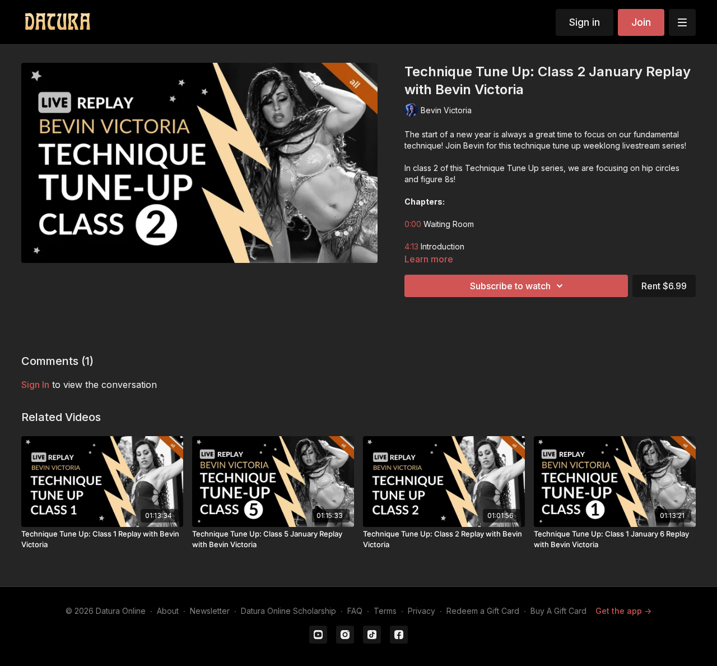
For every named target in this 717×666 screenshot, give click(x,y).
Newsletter (210, 611)
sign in (35, 384)
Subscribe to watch (510, 286)
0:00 (412, 224)
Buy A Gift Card (558, 611)
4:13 (411, 246)
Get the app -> (623, 611)
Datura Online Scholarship (288, 611)
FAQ (354, 611)
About (168, 611)
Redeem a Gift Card (482, 611)
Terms (385, 611)
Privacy (421, 611)
